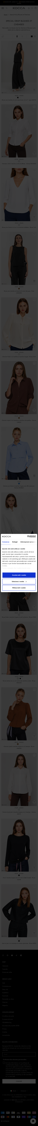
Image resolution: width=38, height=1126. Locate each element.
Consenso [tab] (5, 542)
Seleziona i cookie (18, 581)
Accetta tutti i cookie (19, 575)
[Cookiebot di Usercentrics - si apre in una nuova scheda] (27, 536)
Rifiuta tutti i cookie (19, 588)
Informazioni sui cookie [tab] (28, 542)
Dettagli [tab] (15, 542)
